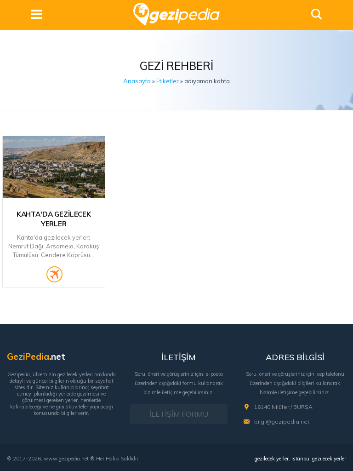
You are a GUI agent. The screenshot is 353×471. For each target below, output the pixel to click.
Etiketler (167, 81)
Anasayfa (137, 81)
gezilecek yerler (272, 458)
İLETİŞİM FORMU (178, 414)
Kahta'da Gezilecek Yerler (54, 219)
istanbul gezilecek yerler (318, 458)
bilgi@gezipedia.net (281, 421)
